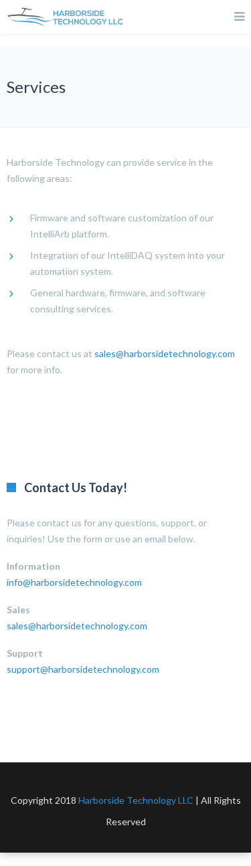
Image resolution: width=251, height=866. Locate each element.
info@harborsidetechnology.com (74, 582)
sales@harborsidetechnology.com (164, 353)
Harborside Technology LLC (135, 800)
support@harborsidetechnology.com (83, 669)
